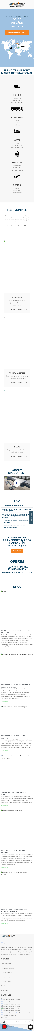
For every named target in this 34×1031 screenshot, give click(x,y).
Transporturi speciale (7, 977)
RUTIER (17, 95)
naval (17, 140)
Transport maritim (6, 972)
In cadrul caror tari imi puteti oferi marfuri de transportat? (17, 510)
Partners (4, 1017)
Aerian (17, 185)
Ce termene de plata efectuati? (14, 505)
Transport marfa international (17, 568)
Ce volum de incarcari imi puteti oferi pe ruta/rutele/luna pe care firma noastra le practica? (16, 516)
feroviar (17, 162)
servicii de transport (16, 33)
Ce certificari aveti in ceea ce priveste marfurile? (16, 521)
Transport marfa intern (17, 573)
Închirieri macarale (6, 986)
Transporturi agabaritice (7, 968)
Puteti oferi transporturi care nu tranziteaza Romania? (14, 526)
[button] (17, 505)
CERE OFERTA (31, 517)
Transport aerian (6, 981)
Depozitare (4, 990)
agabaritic (17, 117)
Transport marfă (6, 963)
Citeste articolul (4, 649)
